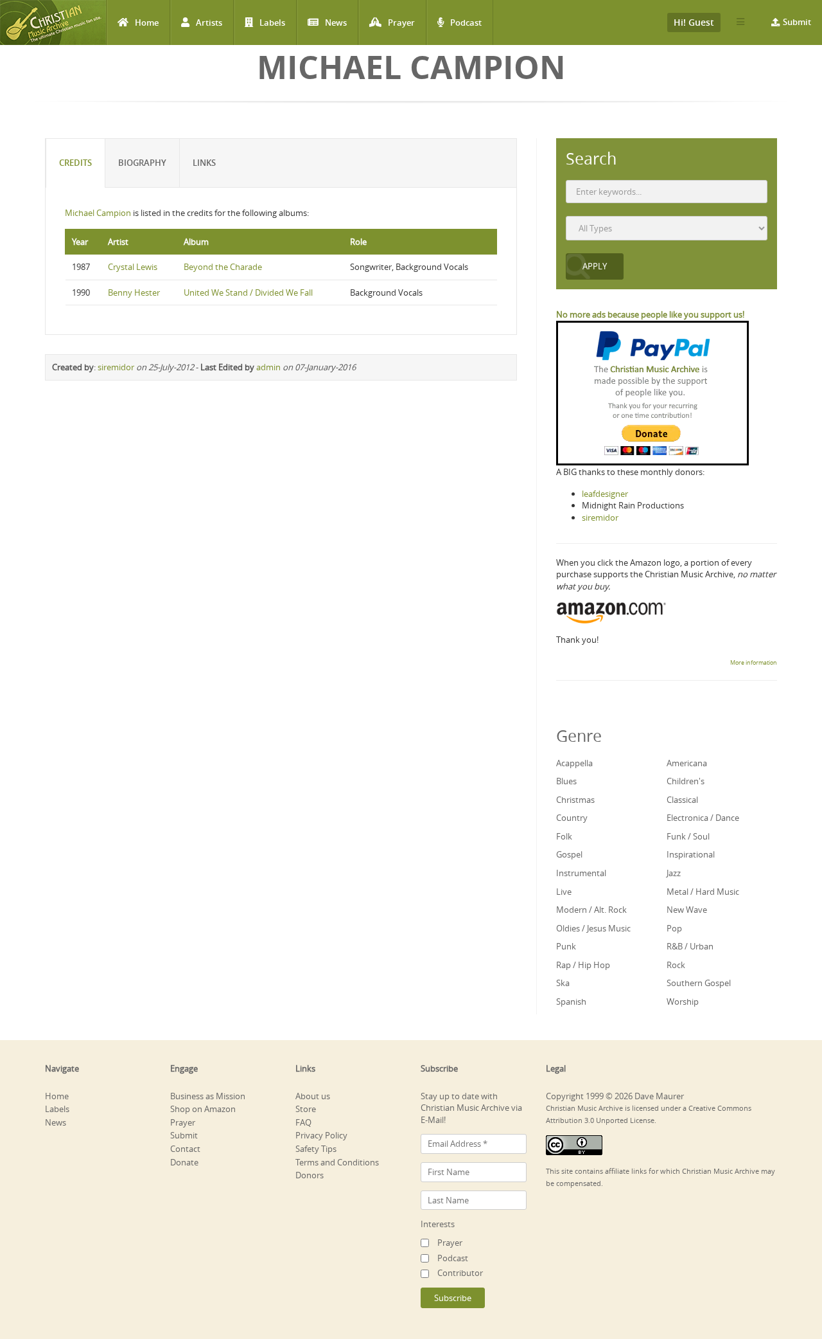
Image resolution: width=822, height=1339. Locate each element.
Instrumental (581, 873)
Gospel (569, 854)
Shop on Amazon (203, 1109)
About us (312, 1096)
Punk (566, 946)
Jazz (674, 873)
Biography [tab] (142, 162)
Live (564, 891)
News (336, 22)
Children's (685, 781)
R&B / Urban (690, 946)
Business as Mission (207, 1096)
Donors (309, 1175)
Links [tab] (204, 162)
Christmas (575, 799)
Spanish (571, 1001)
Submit (797, 22)
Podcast (466, 22)
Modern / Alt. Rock (591, 909)
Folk (564, 836)
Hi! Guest (694, 22)
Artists (209, 22)
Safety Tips (316, 1149)
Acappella (574, 763)
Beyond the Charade (223, 267)
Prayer (401, 22)
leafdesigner (605, 493)
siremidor (116, 367)
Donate (184, 1162)
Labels (272, 22)
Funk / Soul (688, 836)
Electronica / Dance (703, 817)
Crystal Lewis (132, 267)
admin (268, 367)
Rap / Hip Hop (583, 965)
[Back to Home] (53, 22)
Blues (566, 781)
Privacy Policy (321, 1135)
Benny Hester (134, 292)
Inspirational (691, 854)
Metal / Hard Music (703, 891)
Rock (676, 965)
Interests (438, 1224)
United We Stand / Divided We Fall (248, 292)
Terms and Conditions (337, 1162)
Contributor (460, 1273)
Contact (185, 1149)
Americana (687, 763)
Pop (674, 928)
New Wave (687, 909)
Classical (682, 799)
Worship (683, 1001)
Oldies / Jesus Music (593, 928)
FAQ (303, 1122)
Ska (563, 983)
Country (572, 817)
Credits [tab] (75, 162)
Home (147, 22)
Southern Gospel (699, 983)
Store (305, 1109)
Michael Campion (98, 213)
